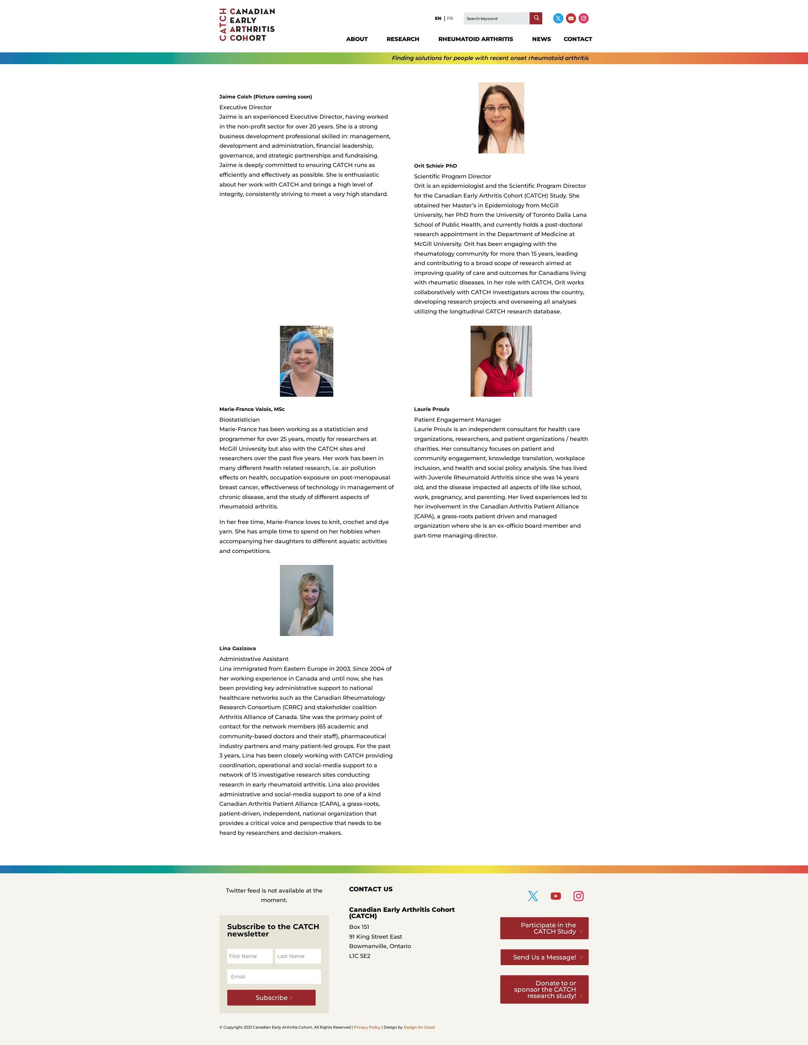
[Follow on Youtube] (571, 18)
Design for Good (419, 1027)
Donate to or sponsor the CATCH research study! (545, 989)
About (357, 39)
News (541, 39)
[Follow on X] (558, 18)
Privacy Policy (367, 1027)
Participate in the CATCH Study (548, 928)
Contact (578, 39)
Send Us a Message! (544, 957)
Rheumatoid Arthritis (475, 39)
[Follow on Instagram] (584, 18)
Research (403, 39)
